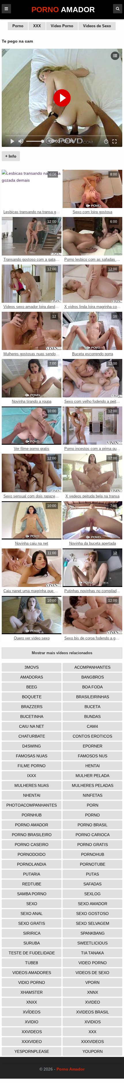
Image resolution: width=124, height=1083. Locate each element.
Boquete (32, 696)
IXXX (31, 775)
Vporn (92, 982)
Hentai (92, 765)
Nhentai (31, 795)
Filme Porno (32, 765)
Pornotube (92, 864)
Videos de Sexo (97, 26)
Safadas (92, 884)
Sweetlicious (92, 943)
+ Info (10, 156)
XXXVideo (32, 1041)
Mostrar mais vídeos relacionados (62, 653)
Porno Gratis (92, 844)
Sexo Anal (31, 913)
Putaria (31, 874)
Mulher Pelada (92, 775)
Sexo (31, 903)
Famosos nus (92, 756)
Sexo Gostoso (92, 913)
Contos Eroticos (92, 736)
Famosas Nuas (31, 756)
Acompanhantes (92, 667)
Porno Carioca (93, 834)
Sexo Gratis (31, 923)
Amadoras (31, 677)
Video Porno (62, 26)
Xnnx (92, 992)
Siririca (31, 933)
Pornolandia (31, 864)
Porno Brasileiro (32, 834)
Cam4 (92, 726)
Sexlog (92, 893)
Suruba (31, 943)
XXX (37, 26)
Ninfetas (92, 795)
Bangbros (92, 677)
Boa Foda (92, 687)
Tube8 (31, 962)
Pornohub (92, 854)
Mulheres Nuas (31, 785)
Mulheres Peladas (92, 785)
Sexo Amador (92, 903)
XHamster (31, 992)
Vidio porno (31, 982)
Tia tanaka (92, 953)
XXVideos (32, 1031)
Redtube (31, 884)
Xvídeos (31, 1012)
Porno (17, 26)
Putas (92, 874)
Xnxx (31, 1002)
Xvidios (92, 1022)
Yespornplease (31, 1051)
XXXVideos (92, 1041)
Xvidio (31, 1022)
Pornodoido (32, 854)
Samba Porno (31, 893)
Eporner (92, 746)
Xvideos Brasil (92, 1012)
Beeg (31, 687)
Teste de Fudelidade (32, 953)
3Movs (32, 667)
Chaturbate (31, 736)
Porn (92, 805)
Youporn (92, 1051)
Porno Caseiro (31, 844)
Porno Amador (31, 825)
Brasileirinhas (92, 696)
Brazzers (31, 706)
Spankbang (92, 933)
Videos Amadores (31, 972)
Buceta (92, 706)
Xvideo (92, 1002)
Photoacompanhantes (31, 805)
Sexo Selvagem (92, 923)
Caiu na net (31, 726)
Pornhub (32, 815)
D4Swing (31, 746)
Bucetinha (31, 716)
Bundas (92, 716)
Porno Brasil (93, 825)
